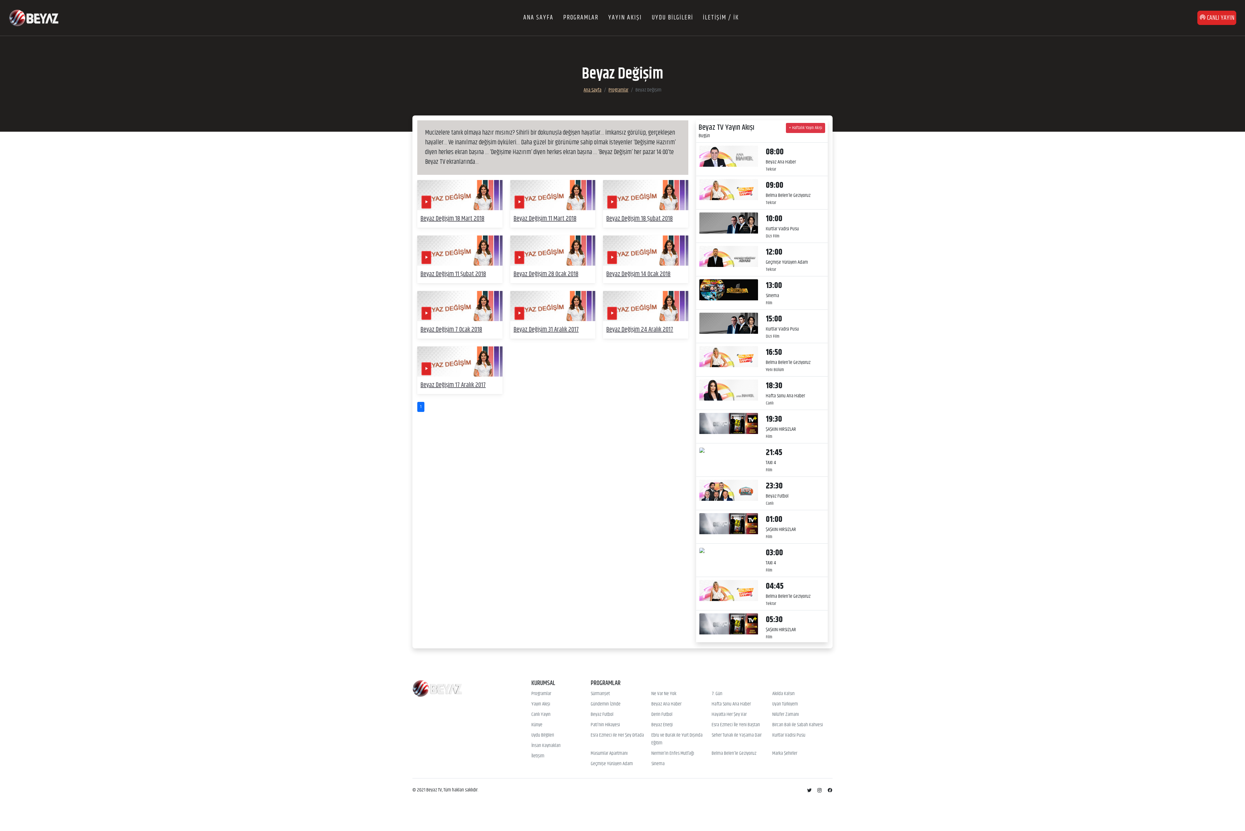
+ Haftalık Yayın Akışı (805, 127)
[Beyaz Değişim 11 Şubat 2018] (460, 251)
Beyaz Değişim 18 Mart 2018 (452, 219)
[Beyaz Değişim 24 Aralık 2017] (645, 306)
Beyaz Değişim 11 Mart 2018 (545, 219)
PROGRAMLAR (581, 18)
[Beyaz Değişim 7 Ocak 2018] (460, 306)
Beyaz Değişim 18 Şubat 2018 (639, 219)
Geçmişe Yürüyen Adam (612, 764)
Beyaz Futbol (602, 714)
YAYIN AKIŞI (625, 18)
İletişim (537, 756)
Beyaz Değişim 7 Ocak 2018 (451, 330)
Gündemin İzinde (606, 704)
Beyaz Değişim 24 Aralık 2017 (639, 330)
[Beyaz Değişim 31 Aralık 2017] (553, 306)
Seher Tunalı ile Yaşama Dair (737, 735)
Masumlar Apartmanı (609, 753)
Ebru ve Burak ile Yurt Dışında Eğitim (677, 739)
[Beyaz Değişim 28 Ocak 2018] (553, 251)
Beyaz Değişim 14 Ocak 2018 (638, 274)
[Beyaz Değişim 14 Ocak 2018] (645, 251)
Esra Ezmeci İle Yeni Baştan (736, 725)
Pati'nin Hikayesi (605, 725)
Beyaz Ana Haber (666, 704)
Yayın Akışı (540, 704)
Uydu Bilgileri (542, 735)
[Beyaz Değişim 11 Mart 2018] (553, 195)
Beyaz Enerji (662, 725)
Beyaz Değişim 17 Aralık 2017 (453, 385)
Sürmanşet (600, 694)
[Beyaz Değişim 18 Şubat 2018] (645, 195)
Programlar (618, 90)
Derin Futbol (661, 714)
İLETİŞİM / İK (721, 18)
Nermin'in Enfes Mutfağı (672, 753)
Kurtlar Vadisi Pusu (788, 735)
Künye (536, 725)
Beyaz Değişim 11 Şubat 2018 (453, 274)
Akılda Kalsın (783, 694)
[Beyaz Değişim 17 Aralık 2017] (460, 361)
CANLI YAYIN (1220, 18)
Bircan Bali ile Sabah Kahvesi (797, 725)
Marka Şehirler (784, 753)
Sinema (658, 764)
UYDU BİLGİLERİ (672, 18)
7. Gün (717, 694)
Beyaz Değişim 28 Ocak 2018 (546, 274)
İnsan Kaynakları (546, 746)
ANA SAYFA (538, 18)
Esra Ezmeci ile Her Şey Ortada (617, 735)
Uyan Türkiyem (785, 704)
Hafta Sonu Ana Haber (731, 704)
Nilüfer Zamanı (785, 714)
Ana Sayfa (592, 90)
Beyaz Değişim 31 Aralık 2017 (546, 330)
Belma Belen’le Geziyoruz (734, 753)
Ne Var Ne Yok (663, 694)
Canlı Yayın (541, 714)
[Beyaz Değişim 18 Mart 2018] (460, 195)
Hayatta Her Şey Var (729, 714)
